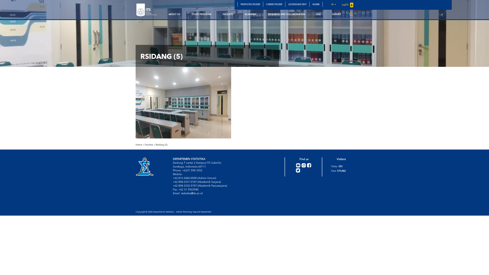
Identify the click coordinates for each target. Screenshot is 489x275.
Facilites (228, 14)
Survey (336, 14)
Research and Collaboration (286, 14)
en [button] (332, 4)
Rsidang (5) (162, 145)
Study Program (201, 14)
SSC (319, 14)
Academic (251, 14)
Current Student (274, 4)
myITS (345, 5)
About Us (174, 14)
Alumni (316, 4)
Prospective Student (250, 4)
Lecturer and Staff (297, 4)
